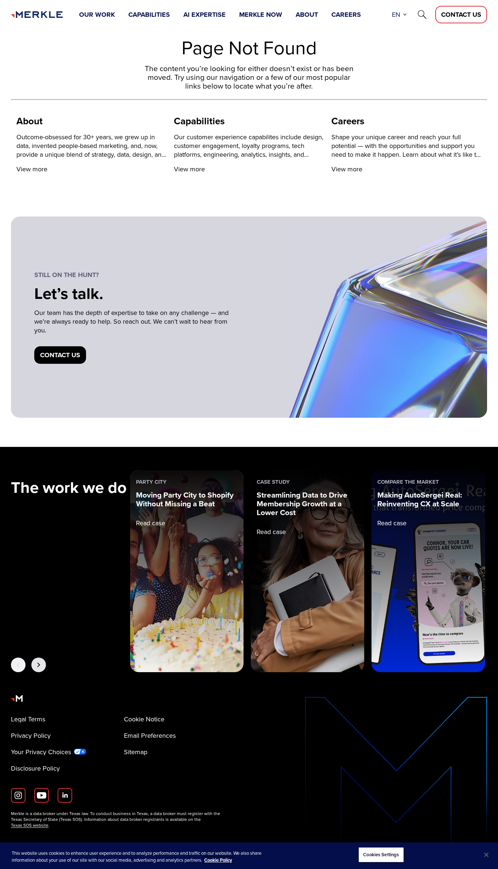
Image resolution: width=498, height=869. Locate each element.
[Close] (486, 855)
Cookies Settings (381, 854)
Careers (346, 14)
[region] (249, 855)
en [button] (396, 14)
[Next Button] (38, 665)
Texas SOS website (29, 825)
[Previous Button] (18, 665)
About (307, 14)
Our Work (97, 14)
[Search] (422, 14)
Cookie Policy (218, 860)
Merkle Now (260, 14)
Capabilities (149, 14)
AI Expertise (204, 14)
